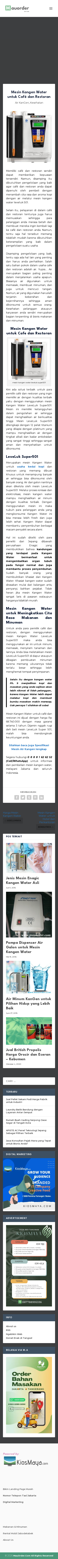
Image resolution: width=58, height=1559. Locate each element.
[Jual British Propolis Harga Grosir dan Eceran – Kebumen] (29, 1031)
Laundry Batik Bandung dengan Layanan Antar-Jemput (24, 1111)
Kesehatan (36, 102)
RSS (8, 1330)
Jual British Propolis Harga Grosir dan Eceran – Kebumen (28, 1054)
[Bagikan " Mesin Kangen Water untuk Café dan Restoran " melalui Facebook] (17, 797)
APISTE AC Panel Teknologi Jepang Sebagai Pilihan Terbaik (26, 1132)
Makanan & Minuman (15, 1526)
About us (11, 1326)
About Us (8, 1540)
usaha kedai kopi (30, 466)
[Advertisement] (29, 47)
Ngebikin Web (14, 1334)
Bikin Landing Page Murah (18, 1489)
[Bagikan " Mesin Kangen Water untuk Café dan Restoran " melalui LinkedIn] (41, 797)
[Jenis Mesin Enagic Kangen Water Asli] (29, 858)
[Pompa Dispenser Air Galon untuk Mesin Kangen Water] (29, 915)
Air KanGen (22, 102)
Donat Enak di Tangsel (19, 1338)
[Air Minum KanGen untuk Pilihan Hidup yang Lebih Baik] (29, 977)
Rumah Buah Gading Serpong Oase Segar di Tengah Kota (26, 1121)
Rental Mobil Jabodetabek (18, 1533)
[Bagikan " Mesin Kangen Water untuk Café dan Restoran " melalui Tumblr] (29, 797)
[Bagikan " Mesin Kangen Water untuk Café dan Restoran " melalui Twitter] (23, 797)
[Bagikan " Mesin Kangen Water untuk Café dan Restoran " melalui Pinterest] (35, 797)
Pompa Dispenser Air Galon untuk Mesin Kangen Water (24, 947)
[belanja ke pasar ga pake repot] (29, 1432)
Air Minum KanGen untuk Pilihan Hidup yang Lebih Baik (28, 1003)
